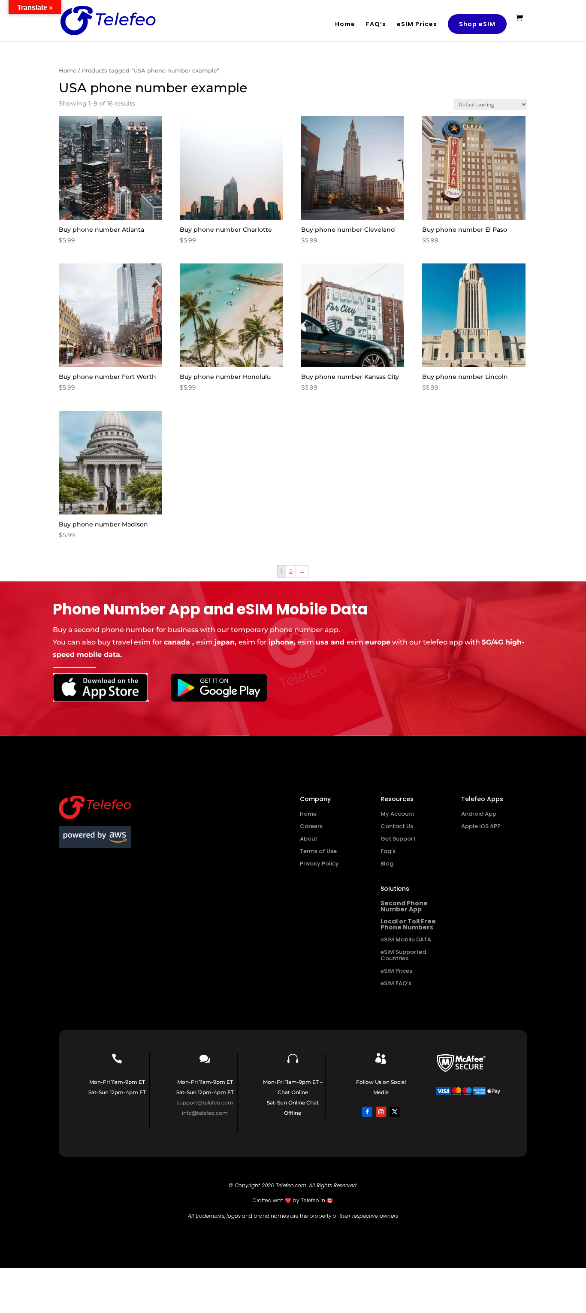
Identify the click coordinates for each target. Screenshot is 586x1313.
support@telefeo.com (205, 1102)
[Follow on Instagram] (381, 1112)
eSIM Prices (417, 24)
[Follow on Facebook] (367, 1112)
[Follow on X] (395, 1112)
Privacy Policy (319, 863)
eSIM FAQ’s (396, 983)
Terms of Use (318, 851)
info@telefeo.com (205, 1113)
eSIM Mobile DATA (406, 939)
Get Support (398, 839)
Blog (387, 863)
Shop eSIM (477, 24)
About (308, 839)
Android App (478, 814)
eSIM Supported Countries (403, 955)
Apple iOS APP (481, 826)
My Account (397, 814)
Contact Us (397, 826)
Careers (311, 826)
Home (345, 24)
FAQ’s (376, 24)
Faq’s (388, 851)
